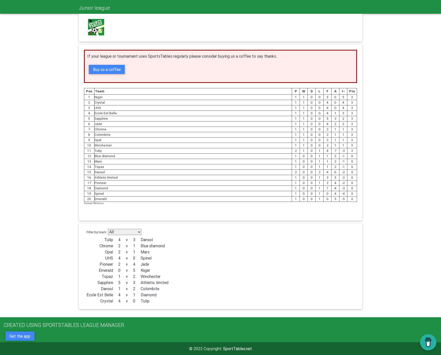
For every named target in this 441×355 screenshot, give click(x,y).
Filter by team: (97, 232)
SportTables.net (237, 348)
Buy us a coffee (107, 69)
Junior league (94, 8)
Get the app (19, 336)
